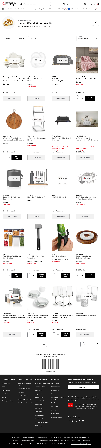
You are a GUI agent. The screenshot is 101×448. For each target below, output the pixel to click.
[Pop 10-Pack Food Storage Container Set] (14, 237)
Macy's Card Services (24, 399)
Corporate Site (55, 390)
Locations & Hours (40, 386)
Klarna (4, 386)
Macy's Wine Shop (40, 401)
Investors (53, 394)
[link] (14, 83)
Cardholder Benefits (24, 388)
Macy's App (38, 390)
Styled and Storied (56, 417)
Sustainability (55, 413)
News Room (54, 406)
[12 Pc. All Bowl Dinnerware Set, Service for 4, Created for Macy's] (38, 296)
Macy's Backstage (40, 394)
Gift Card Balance (23, 396)
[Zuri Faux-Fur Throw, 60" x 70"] (87, 60)
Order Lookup (6, 390)
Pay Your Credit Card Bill (25, 403)
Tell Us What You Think (41, 422)
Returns (4, 397)
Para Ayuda (5, 394)
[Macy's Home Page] (9, 4)
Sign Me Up (83, 387)
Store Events (38, 411)
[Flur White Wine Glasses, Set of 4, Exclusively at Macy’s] (63, 296)
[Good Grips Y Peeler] (63, 237)
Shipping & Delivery (7, 401)
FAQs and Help (6, 383)
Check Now (91, 408)
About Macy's (55, 383)
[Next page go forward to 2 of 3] (98, 344)
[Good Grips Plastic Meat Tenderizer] (38, 237)
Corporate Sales (55, 386)
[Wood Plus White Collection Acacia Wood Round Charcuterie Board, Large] (14, 119)
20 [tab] (49, 344)
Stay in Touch (39, 408)
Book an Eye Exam (40, 418)
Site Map (53, 410)
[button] (14, 69)
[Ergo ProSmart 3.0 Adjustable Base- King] (63, 119)
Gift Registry (38, 426)
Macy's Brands (39, 397)
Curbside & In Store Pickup (42, 383)
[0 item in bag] (97, 4)
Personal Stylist (39, 404)
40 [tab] (53, 344)
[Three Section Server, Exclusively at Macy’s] (87, 237)
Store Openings (39, 415)
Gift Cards (21, 392)
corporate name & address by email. (81, 444)
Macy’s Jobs (54, 403)
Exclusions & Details (80, 408)
